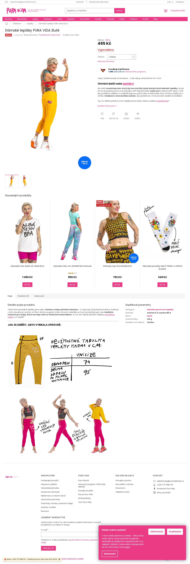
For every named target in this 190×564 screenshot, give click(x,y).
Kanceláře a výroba (124, 484)
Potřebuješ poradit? (50, 480)
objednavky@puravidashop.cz (170, 481)
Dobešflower (162, 101)
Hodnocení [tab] (39, 296)
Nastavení (110, 553)
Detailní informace (106, 106)
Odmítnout (156, 531)
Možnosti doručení (106, 61)
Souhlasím (175, 531)
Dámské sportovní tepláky (160, 309)
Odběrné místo (123, 492)
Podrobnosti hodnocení (49, 35)
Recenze (45, 511)
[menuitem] (8, 19)
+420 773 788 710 (165, 484)
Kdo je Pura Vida (85, 494)
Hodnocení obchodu (99, 2)
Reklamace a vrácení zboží (53, 496)
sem (128, 547)
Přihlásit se (48, 548)
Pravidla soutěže (85, 490)
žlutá (149, 316)
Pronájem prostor (123, 480)
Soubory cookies (48, 507)
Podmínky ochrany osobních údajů (57, 503)
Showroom (120, 488)
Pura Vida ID (83, 480)
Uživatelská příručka (50, 488)
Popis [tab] (10, 296)
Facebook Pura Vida (166, 488)
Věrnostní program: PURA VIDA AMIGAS (91, 485)
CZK (169, 2)
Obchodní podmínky (50, 499)
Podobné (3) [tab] (23, 296)
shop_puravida (163, 492)
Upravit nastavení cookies (72, 558)
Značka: (71, 35)
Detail (27, 284)
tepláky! (128, 83)
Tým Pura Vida (84, 502)
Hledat (119, 10)
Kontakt (80, 2)
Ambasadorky (84, 498)
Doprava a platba (49, 484)
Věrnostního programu (135, 71)
